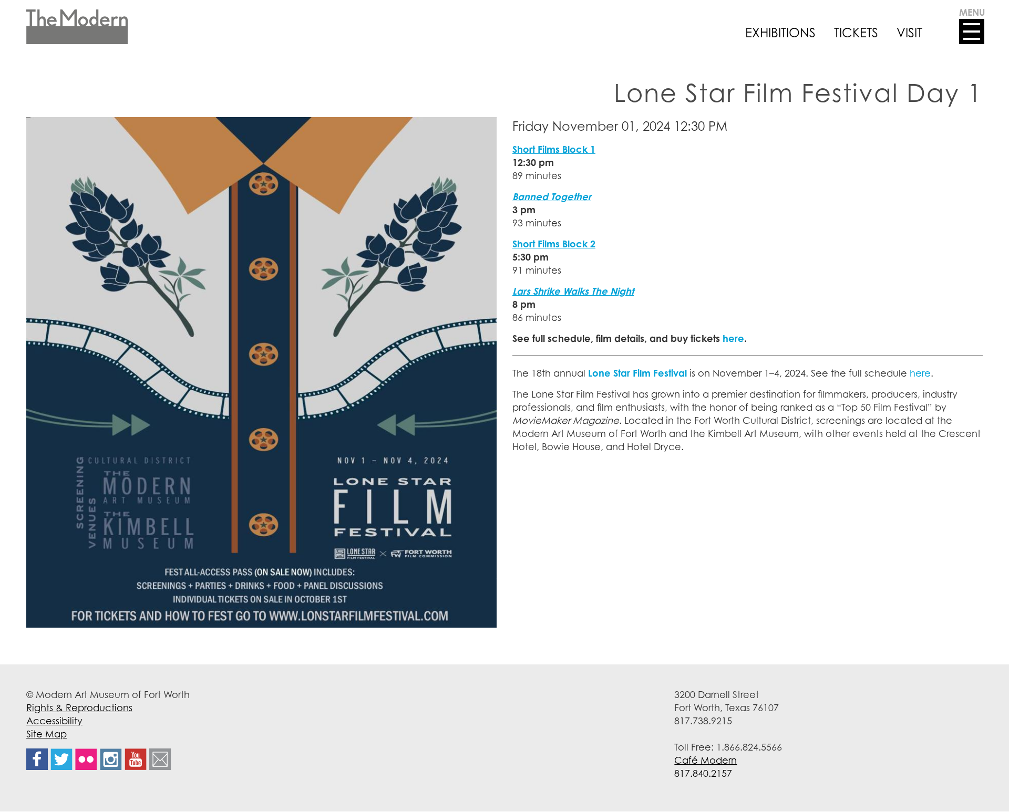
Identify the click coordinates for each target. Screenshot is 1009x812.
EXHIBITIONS (780, 32)
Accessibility (54, 720)
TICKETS (856, 32)
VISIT (909, 32)
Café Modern (705, 760)
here (920, 373)
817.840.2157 (703, 773)
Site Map (46, 734)
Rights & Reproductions (79, 707)
